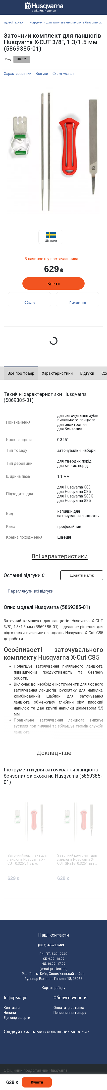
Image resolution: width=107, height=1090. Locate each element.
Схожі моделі (63, 74)
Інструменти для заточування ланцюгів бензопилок (65, 22)
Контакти (12, 1008)
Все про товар (20, 373)
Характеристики (17, 74)
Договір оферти (17, 1018)
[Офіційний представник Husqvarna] (42, 7)
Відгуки (42, 74)
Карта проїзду (53, 988)
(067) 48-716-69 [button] (51, 945)
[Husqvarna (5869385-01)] (53, 150)
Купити (54, 283)
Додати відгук (82, 575)
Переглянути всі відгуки (31, 591)
